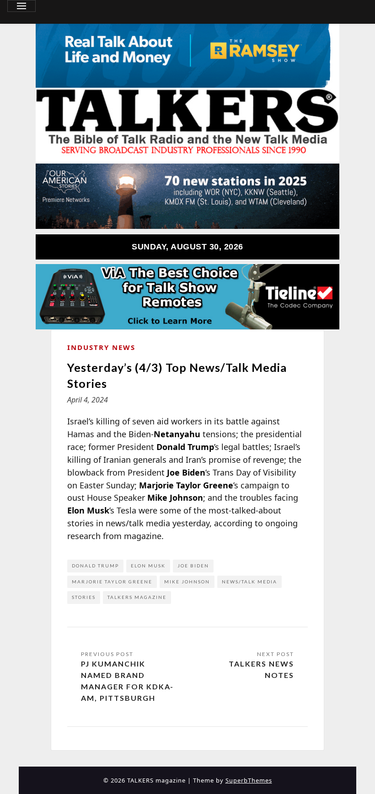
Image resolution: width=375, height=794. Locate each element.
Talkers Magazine (136, 597)
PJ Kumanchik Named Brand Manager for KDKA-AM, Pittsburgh (127, 680)
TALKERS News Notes (261, 669)
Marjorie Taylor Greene (112, 581)
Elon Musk (148, 565)
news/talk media (249, 581)
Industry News (101, 347)
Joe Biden (193, 565)
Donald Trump (95, 565)
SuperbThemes (248, 780)
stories (84, 597)
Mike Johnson (187, 581)
